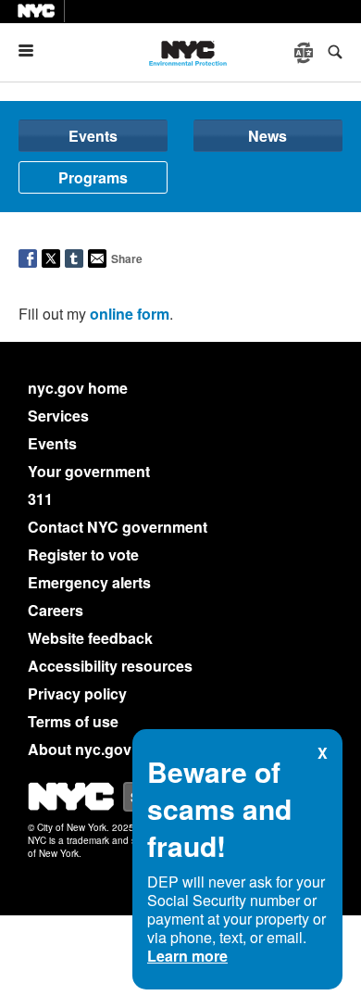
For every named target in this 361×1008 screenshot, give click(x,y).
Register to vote (83, 554)
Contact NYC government (117, 526)
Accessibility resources (110, 665)
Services (58, 415)
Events (93, 135)
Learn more (187, 955)
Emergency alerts (89, 582)
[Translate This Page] (305, 53)
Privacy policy (77, 693)
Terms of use (73, 721)
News (267, 135)
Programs (93, 177)
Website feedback (90, 638)
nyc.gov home (78, 387)
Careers (55, 610)
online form (129, 313)
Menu (33, 50)
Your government (89, 471)
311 (40, 499)
